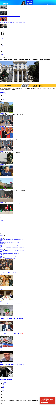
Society (9, 52)
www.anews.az (2, 92)
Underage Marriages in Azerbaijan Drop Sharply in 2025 (8, 256)
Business (14, 52)
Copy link (3, 99)
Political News (6, 52)
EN (2, 44)
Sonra (51, 402)
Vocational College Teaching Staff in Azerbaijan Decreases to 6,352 (9, 242)
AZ (2, 38)
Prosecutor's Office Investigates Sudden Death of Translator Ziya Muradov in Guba (11, 239)
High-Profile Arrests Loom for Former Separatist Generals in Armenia (10, 245)
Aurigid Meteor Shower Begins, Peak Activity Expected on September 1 (10, 253)
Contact (3, 55)
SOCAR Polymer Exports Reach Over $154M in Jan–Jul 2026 (9, 236)
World (18, 52)
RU (2, 39)
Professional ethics (4, 391)
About (3, 54)
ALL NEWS (2, 52)
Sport (16, 52)
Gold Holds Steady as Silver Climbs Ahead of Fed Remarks (8, 248)
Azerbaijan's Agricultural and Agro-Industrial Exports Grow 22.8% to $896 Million (11, 237)
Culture (11, 52)
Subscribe (1, 220)
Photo (20, 52)
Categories (1, 57)
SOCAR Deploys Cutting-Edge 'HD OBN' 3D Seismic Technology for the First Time (12, 250)
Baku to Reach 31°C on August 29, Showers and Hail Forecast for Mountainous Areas (12, 247)
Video (21, 52)
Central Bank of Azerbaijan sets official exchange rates (7, 258)
